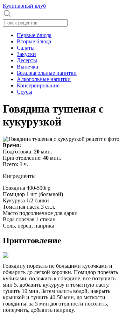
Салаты (26, 48)
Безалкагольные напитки (47, 73)
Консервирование (38, 85)
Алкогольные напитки (44, 79)
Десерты (27, 60)
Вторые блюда (34, 41)
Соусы (24, 92)
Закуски (26, 54)
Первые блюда (34, 35)
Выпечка (27, 67)
